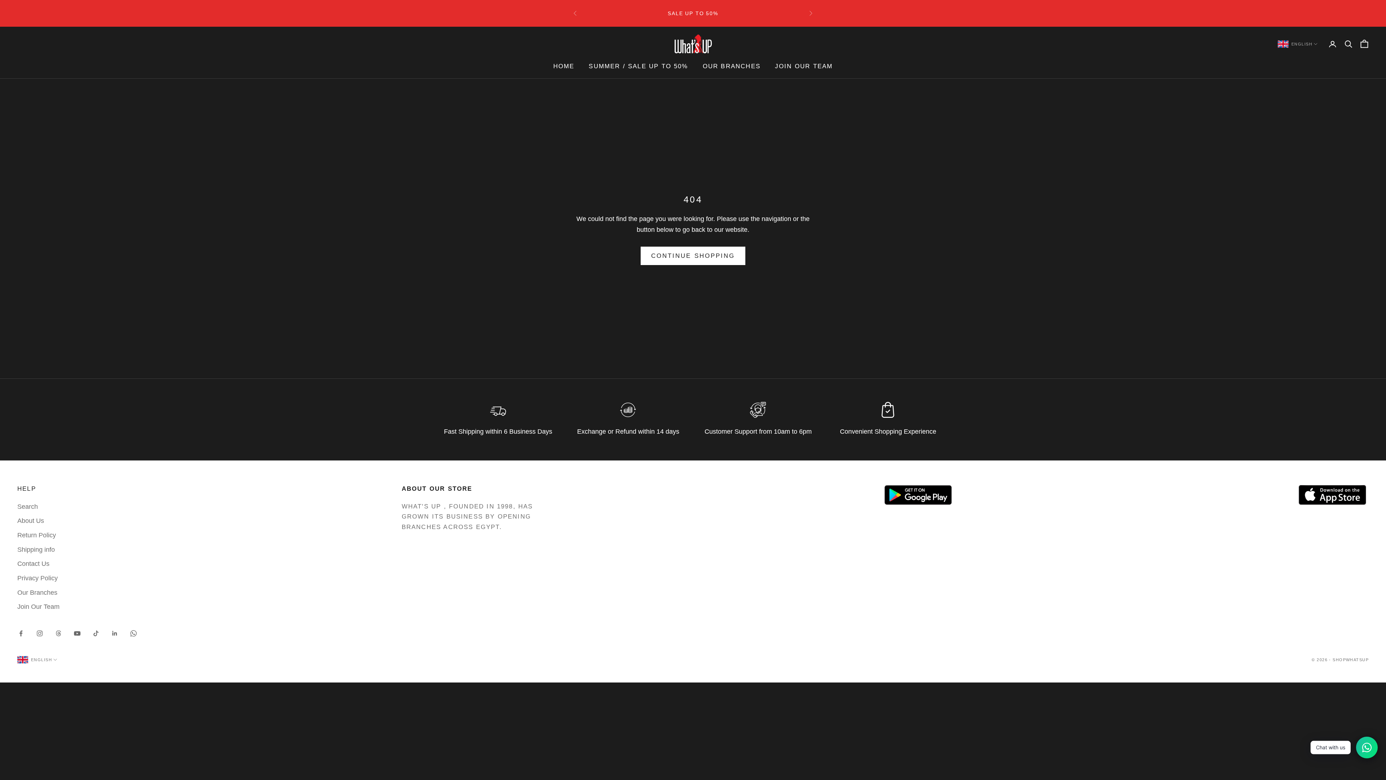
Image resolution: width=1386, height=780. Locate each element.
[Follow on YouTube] (77, 633)
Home (564, 66)
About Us (30, 520)
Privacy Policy (37, 578)
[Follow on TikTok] (96, 633)
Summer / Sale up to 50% (638, 66)
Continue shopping (693, 255)
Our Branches (731, 66)
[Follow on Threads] (58, 633)
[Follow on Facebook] (21, 633)
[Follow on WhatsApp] (133, 633)
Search (27, 506)
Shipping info (36, 549)
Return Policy (36, 535)
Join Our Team (804, 66)
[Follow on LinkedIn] (114, 633)
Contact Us (33, 563)
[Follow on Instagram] (39, 633)
